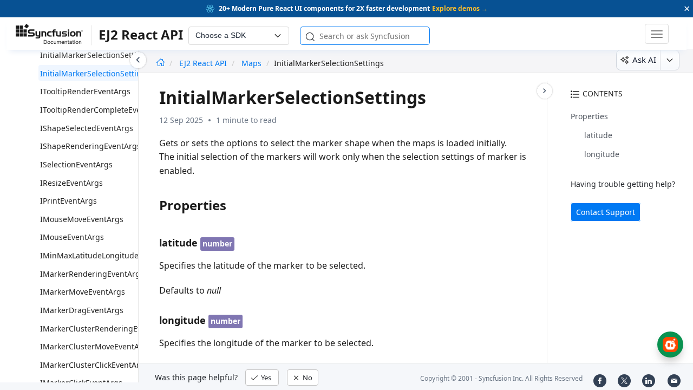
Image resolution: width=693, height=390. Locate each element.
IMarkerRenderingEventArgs (92, 274)
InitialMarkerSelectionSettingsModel (106, 55)
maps (251, 63)
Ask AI (644, 59)
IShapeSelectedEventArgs (86, 128)
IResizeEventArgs (71, 183)
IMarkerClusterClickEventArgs (94, 365)
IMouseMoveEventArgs (81, 219)
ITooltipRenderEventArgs (85, 91)
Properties (589, 116)
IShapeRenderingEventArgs (90, 146)
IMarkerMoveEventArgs (82, 292)
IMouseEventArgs (72, 237)
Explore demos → (460, 8)
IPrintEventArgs (68, 201)
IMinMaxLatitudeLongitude (89, 255)
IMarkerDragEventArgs (81, 310)
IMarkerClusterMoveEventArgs (95, 346)
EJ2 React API (204, 63)
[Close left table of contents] (138, 60)
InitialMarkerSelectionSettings (95, 73)
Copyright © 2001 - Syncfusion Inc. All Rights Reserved (501, 378)
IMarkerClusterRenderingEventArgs (105, 328)
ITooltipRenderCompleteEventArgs (102, 110)
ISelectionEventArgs (76, 164)
